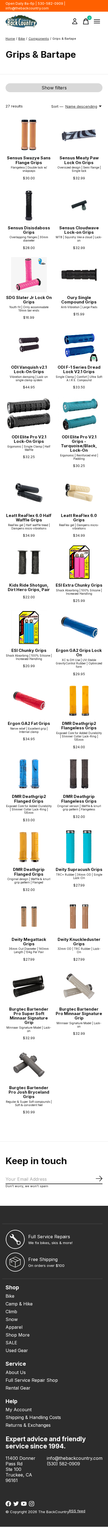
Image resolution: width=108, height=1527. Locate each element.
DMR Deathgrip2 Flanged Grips (29, 798)
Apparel (14, 1327)
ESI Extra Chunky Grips (79, 585)
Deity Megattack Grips (29, 941)
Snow (12, 1319)
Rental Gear (18, 1388)
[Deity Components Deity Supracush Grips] (79, 847)
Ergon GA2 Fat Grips (29, 723)
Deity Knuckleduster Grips (79, 941)
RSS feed (77, 1511)
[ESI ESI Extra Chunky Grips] (79, 562)
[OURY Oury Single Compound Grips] (79, 274)
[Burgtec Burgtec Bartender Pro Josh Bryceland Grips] (29, 1065)
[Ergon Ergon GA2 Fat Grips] (29, 701)
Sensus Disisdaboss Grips (29, 230)
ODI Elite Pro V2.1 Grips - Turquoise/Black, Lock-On (79, 444)
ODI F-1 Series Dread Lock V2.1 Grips (79, 369)
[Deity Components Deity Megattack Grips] (29, 916)
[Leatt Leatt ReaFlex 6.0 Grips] (79, 492)
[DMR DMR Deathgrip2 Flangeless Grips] (79, 701)
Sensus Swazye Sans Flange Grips (29, 160)
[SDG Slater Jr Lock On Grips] (29, 274)
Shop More (18, 1335)
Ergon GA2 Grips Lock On (79, 652)
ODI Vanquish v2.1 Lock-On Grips (29, 369)
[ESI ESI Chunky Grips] (29, 627)
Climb (11, 1311)
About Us (16, 1372)
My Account (19, 1409)
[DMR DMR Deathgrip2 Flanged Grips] (29, 774)
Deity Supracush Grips (79, 869)
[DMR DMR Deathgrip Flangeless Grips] (79, 774)
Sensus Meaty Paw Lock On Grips (79, 160)
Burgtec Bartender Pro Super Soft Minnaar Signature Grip (28, 1016)
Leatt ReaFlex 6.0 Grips (79, 518)
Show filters (54, 88)
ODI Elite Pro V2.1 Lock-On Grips (29, 439)
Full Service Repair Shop (32, 1380)
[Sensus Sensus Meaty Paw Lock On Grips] (79, 135)
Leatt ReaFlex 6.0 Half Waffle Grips (29, 518)
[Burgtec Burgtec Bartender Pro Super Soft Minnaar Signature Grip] (29, 986)
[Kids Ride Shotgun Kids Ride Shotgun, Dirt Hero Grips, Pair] (29, 562)
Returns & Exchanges (28, 1425)
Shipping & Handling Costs (33, 1417)
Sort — (57, 106)
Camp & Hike (19, 1304)
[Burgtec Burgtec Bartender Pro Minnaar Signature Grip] (79, 986)
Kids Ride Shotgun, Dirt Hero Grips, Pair (29, 587)
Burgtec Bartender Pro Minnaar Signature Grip (79, 1014)
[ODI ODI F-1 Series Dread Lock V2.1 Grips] (79, 344)
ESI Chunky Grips (29, 650)
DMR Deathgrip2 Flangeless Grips (79, 725)
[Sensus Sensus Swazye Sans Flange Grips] (29, 135)
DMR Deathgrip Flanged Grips (29, 871)
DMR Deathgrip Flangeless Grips (79, 798)
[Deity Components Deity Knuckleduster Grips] (79, 916)
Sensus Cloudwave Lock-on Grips (79, 230)
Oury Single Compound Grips (79, 300)
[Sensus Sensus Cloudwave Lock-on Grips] (79, 205)
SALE (11, 1342)
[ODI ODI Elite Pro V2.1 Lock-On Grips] (29, 414)
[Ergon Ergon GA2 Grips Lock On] (79, 627)
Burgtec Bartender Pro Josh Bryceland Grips (29, 1092)
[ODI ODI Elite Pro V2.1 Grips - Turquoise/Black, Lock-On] (79, 414)
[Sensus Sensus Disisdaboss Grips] (29, 205)
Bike (10, 1296)
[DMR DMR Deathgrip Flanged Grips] (29, 847)
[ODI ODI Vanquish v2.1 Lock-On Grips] (29, 344)
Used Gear (17, 1350)
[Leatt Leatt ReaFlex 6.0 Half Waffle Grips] (29, 492)
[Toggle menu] (96, 21)
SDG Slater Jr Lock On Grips (29, 300)
